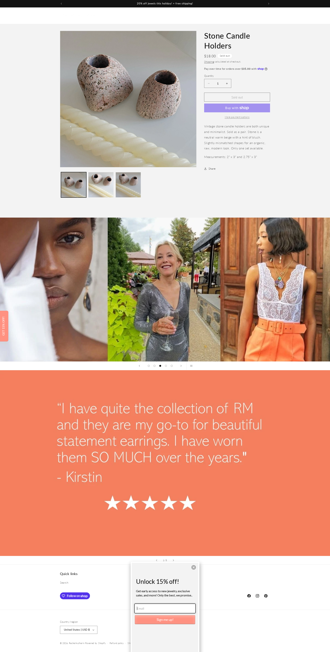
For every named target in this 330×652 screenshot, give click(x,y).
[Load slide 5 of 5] (172, 366)
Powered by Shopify (95, 643)
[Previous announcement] (61, 3)
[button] (144, 15)
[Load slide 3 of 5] (160, 366)
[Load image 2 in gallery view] (101, 185)
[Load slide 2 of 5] (154, 366)
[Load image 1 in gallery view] (73, 185)
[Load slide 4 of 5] (166, 366)
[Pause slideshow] (190, 366)
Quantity (209, 75)
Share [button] (212, 168)
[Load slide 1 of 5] (149, 366)
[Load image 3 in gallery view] (128, 185)
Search (64, 582)
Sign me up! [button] (165, 619)
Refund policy (117, 643)
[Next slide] (181, 366)
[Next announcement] (268, 3)
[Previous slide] (139, 366)
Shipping (209, 61)
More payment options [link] (237, 117)
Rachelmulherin (77, 643)
